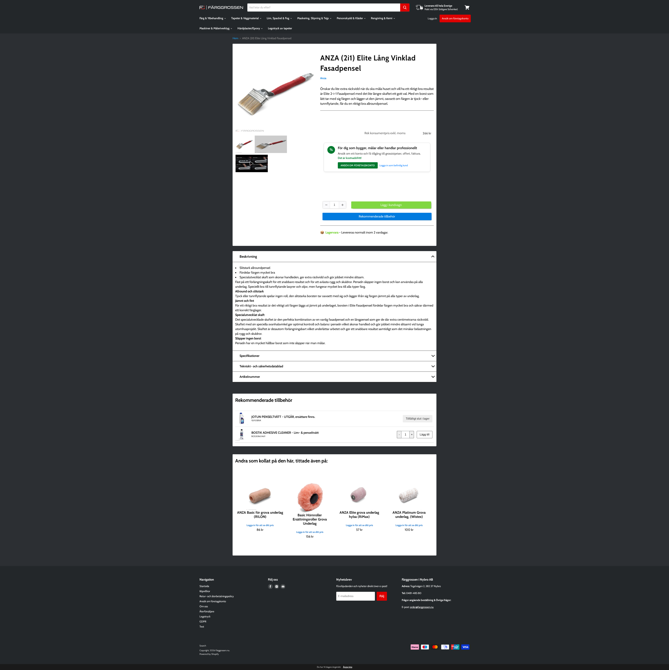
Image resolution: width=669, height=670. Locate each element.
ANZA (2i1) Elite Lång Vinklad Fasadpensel (368, 63)
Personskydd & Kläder (350, 18)
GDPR (202, 621)
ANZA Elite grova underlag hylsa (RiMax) (359, 514)
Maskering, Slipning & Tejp (313, 18)
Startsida (204, 586)
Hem (235, 38)
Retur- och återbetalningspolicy (216, 596)
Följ (381, 596)
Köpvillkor (204, 591)
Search (202, 645)
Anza (323, 78)
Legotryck (204, 616)
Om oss (203, 606)
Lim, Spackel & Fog (278, 18)
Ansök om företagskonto (455, 18)
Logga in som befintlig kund (393, 165)
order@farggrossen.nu (422, 607)
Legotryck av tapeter (280, 28)
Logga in (432, 18)
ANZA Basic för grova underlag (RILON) (260, 514)
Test (201, 626)
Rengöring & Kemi (382, 18)
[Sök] (404, 7)
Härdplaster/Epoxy (249, 28)
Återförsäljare (206, 611)
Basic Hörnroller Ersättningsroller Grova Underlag (310, 519)
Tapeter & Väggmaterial (245, 18)
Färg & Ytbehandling (211, 18)
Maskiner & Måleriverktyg (214, 28)
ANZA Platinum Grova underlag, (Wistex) (409, 514)
